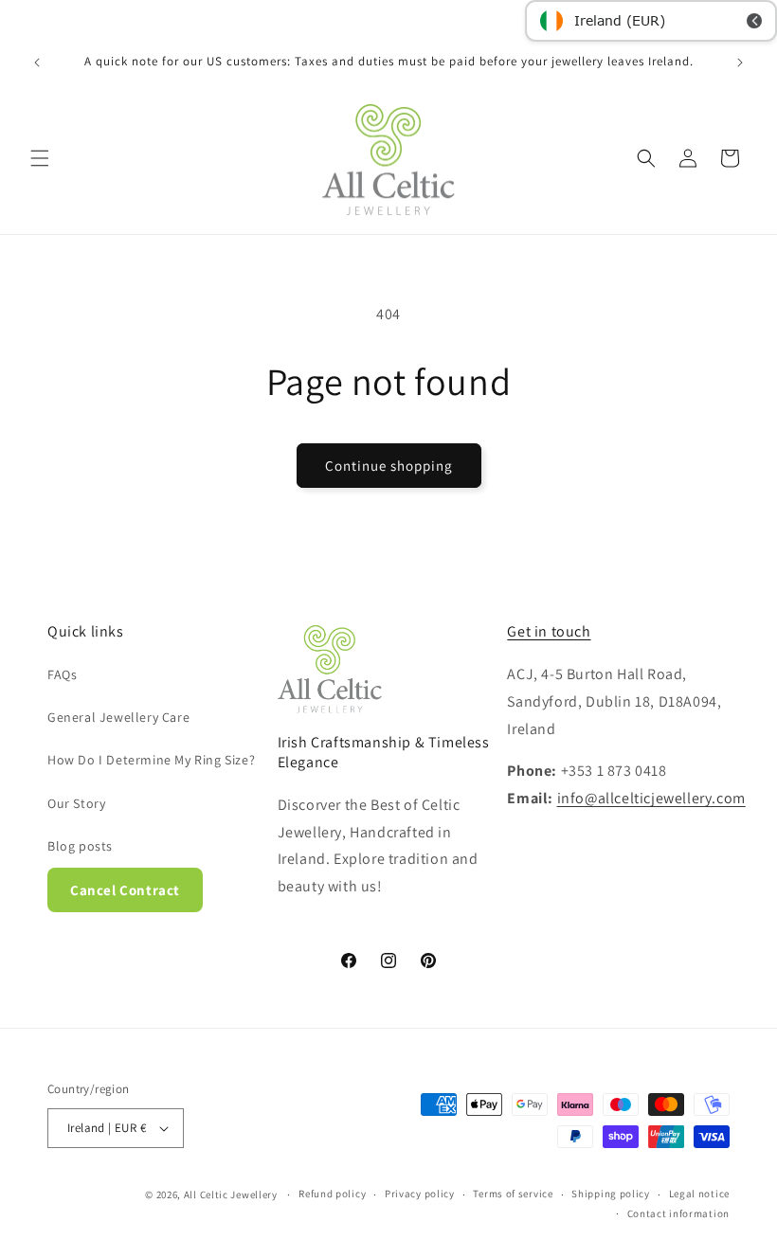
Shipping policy (610, 1193)
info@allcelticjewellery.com (651, 798)
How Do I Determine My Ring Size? (151, 759)
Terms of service (512, 1193)
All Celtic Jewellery (231, 1194)
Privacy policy (420, 1193)
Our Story (76, 803)
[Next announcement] (740, 62)
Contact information (678, 1213)
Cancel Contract (125, 890)
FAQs (62, 674)
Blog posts (80, 845)
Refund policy (332, 1193)
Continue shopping (389, 466)
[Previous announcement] (37, 62)
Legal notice (699, 1193)
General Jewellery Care (118, 717)
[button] (40, 158)
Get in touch (548, 631)
